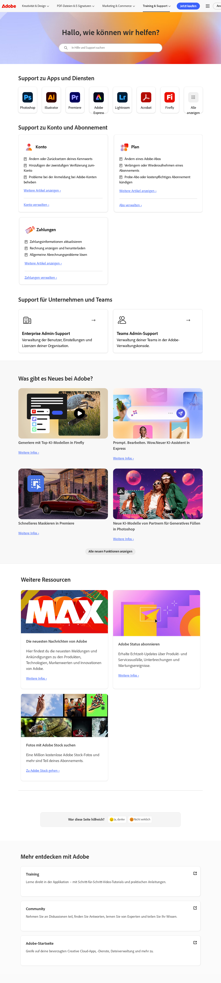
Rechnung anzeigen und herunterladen (57, 248)
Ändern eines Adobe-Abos (143, 159)
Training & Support (155, 6)
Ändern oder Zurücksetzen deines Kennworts (60, 159)
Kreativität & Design (34, 6)
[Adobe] (9, 6)
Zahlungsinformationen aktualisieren (56, 242)
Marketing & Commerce (117, 6)
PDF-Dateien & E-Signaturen (74, 6)
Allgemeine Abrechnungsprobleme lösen (58, 255)
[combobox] (110, 47)
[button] (207, 6)
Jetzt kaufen (188, 6)
